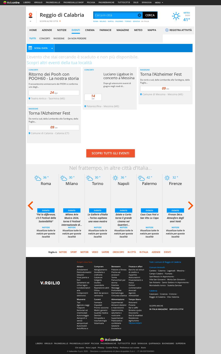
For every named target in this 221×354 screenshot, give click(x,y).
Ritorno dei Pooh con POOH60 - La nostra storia (54, 76)
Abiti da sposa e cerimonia (101, 294)
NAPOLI (111, 21)
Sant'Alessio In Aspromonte (161, 276)
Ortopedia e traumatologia (100, 319)
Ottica (96, 290)
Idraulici (80, 274)
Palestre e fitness (118, 269)
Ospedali (98, 305)
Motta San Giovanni (176, 279)
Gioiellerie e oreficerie (99, 273)
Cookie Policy (112, 348)
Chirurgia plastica (119, 295)
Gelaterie (115, 325)
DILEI (135, 2)
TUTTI (32, 38)
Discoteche (133, 312)
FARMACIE (105, 30)
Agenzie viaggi (83, 305)
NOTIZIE (61, 30)
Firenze (175, 183)
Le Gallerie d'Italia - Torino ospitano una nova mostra (98, 218)
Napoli (123, 183)
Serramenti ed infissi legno (83, 283)
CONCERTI (44, 38)
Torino (97, 183)
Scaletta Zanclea (174, 285)
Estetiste (115, 285)
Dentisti (97, 315)
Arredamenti (82, 269)
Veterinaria (99, 323)
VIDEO (95, 252)
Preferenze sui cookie (129, 348)
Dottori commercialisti (135, 286)
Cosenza (163, 294)
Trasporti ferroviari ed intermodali (82, 310)
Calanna (161, 270)
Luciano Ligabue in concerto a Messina (118, 76)
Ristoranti (133, 302)
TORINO (128, 21)
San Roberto (154, 282)
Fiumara (168, 273)
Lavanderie (99, 285)
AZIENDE (47, 30)
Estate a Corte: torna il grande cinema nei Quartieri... (123, 219)
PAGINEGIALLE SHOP (74, 2)
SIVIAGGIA (147, 2)
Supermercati (117, 302)
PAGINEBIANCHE (106, 2)
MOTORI (84, 252)
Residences (133, 318)
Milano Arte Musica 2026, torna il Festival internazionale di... (71, 219)
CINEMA (89, 30)
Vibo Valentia (173, 297)
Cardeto (152, 270)
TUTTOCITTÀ (124, 2)
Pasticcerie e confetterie (116, 321)
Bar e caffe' (133, 307)
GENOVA (136, 21)
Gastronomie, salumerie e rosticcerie (117, 313)
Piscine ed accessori (115, 273)
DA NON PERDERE (77, 38)
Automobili (82, 325)
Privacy (101, 348)
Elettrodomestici (84, 272)
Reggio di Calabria (62, 14)
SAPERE (105, 252)
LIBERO (27, 2)
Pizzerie (132, 305)
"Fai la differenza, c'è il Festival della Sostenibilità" (46, 218)
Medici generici (100, 310)
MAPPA (152, 30)
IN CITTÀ (132, 252)
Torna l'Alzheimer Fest (161, 74)
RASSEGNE (59, 38)
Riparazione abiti (101, 287)
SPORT (73, 252)
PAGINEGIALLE (53, 2)
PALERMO (119, 21)
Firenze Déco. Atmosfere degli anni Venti (175, 218)
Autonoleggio (83, 315)
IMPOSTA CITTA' (176, 309)
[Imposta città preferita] (31, 15)
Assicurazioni (134, 277)
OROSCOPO (118, 252)
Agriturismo (134, 320)
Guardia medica (101, 312)
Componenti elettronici (82, 294)
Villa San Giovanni (157, 279)
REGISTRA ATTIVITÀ (180, 30)
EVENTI (76, 30)
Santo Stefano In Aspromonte (175, 282)
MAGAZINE (123, 30)
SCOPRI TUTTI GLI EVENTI (110, 153)
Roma (46, 183)
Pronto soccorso (101, 307)
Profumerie (116, 290)
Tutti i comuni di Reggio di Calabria (165, 262)
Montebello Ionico (157, 285)
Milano (72, 183)
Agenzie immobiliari (134, 294)
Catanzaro (153, 294)
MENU (158, 3)
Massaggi (115, 287)
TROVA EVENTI (135, 323)
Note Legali (91, 348)
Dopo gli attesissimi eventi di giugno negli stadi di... (117, 85)
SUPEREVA (181, 343)
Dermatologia (117, 293)
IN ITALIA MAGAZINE (158, 309)
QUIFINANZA (155, 343)
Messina (180, 270)
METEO (138, 30)
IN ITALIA (145, 21)
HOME (33, 30)
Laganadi (171, 270)
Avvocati (132, 290)
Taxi (78, 302)
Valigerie (98, 280)
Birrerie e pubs (135, 310)
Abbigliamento (100, 269)
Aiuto (143, 348)
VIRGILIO (38, 2)
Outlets (97, 282)
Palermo (149, 183)
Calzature (98, 277)
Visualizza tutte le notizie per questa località (45, 233)
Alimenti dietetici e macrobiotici (118, 306)
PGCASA (91, 2)
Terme (114, 277)
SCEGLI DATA (41, 48)
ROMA (95, 21)
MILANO (103, 21)
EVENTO (46, 210)
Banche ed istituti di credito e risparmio (136, 272)
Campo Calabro (156, 273)
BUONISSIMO (168, 343)
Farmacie (98, 302)
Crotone (172, 294)
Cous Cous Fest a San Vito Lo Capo (149, 216)
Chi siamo (79, 348)
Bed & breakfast (136, 315)
